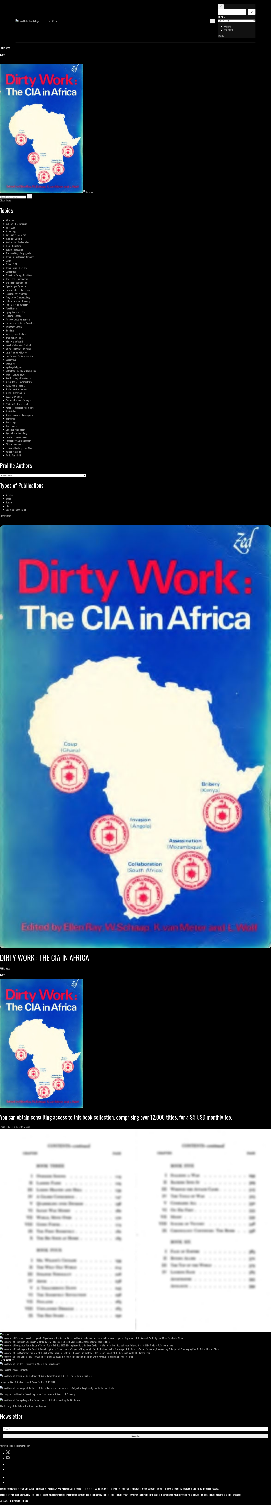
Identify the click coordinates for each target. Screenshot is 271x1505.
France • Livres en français (18, 319)
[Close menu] (221, 6)
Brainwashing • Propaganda (18, 253)
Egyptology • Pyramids (16, 286)
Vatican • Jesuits (13, 451)
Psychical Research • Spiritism (20, 407)
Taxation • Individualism (17, 437)
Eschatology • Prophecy (16, 293)
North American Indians (16, 389)
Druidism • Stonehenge (16, 282)
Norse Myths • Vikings (16, 385)
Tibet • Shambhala (14, 444)
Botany (9, 502)
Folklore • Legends (14, 316)
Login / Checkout (8, 1127)
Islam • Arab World (14, 341)
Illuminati (10, 330)
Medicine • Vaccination (16, 510)
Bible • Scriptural (13, 246)
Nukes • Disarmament (16, 393)
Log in (221, 36)
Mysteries (10, 363)
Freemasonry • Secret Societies (20, 323)
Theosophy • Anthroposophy (18, 440)
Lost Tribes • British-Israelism (19, 356)
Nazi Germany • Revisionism (18, 378)
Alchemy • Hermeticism (16, 224)
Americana (10, 227)
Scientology (11, 422)
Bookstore (12, 1445)
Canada (9, 260)
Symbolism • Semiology (16, 433)
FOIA (7, 506)
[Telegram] (11, 62)
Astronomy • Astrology (16, 235)
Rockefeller (11, 411)
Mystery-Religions (14, 367)
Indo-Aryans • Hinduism (16, 334)
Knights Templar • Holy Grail (18, 349)
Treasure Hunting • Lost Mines (19, 448)
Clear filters (5, 200)
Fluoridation (11, 308)
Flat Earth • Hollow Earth (17, 305)
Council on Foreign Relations (19, 275)
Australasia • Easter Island (18, 242)
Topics (221, 16)
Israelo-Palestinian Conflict (18, 345)
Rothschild (10, 418)
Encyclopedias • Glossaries (18, 290)
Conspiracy (11, 271)
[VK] (8, 62)
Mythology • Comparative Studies (21, 371)
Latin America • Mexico (16, 352)
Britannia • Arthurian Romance (20, 257)
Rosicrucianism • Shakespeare (19, 415)
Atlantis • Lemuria (14, 238)
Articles (9, 495)
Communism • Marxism (16, 268)
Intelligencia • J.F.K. (14, 338)
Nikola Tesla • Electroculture (19, 382)
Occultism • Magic (14, 396)
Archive (3, 1445)
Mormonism (11, 360)
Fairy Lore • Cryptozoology (18, 297)
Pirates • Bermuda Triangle (18, 400)
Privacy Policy (23, 1445)
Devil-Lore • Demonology (17, 279)
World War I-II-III (13, 455)
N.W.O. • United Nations (16, 374)
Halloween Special (14, 327)
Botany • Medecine (14, 249)
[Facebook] (1, 62)
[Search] (251, 12)
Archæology (11, 231)
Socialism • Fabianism (16, 429)
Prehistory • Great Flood (17, 404)
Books (8, 498)
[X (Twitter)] (5, 62)
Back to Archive (23, 1127)
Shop (180, 1338)
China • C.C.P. (12, 264)
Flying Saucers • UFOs (15, 312)
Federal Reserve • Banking (18, 301)
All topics (10, 220)
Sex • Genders (12, 426)
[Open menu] (212, 21)
